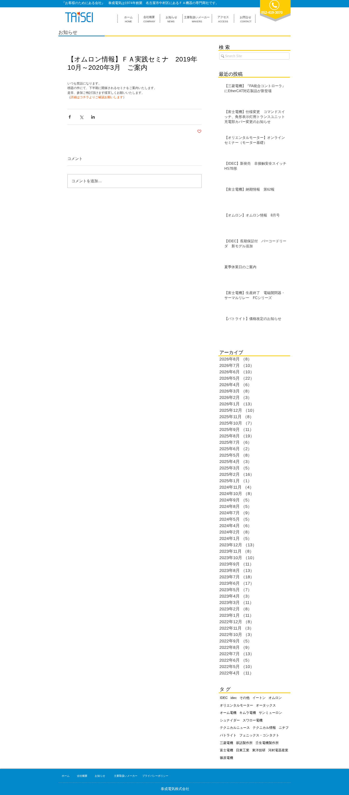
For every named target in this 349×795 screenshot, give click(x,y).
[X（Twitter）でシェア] (81, 117)
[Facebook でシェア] (69, 117)
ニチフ (284, 728)
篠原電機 (226, 758)
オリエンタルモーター (236, 705)
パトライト (228, 735)
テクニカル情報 (264, 728)
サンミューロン (270, 713)
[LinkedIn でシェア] (93, 117)
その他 (245, 698)
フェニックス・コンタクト (259, 735)
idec (234, 698)
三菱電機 (226, 743)
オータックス (266, 705)
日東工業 (242, 750)
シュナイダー (230, 720)
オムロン (275, 698)
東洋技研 (258, 750)
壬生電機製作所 (267, 743)
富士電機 (226, 750)
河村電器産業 (278, 750)
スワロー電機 (253, 720)
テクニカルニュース (235, 728)
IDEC (224, 698)
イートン (259, 698)
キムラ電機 (247, 713)
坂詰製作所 (244, 743)
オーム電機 (228, 713)
